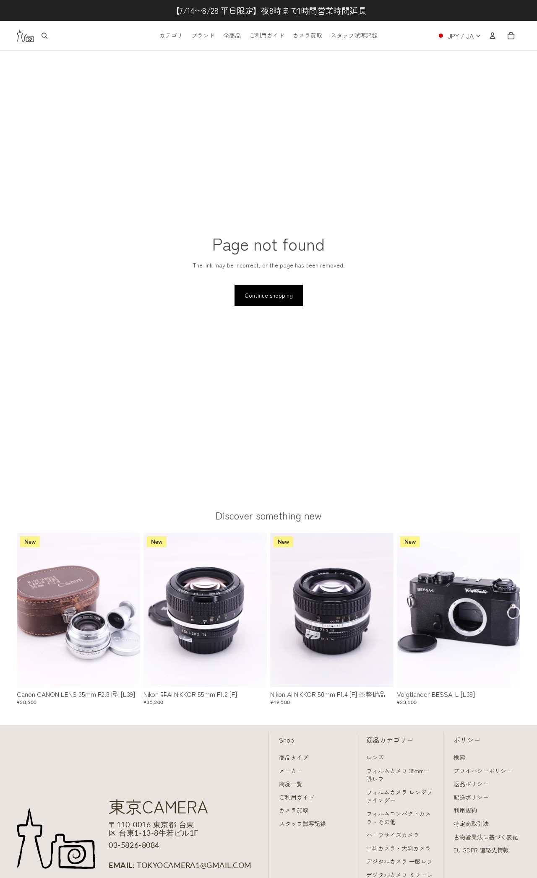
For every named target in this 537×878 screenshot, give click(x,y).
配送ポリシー (471, 797)
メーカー (290, 770)
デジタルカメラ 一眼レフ (399, 861)
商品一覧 (290, 783)
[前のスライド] (29, 610)
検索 (459, 757)
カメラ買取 (293, 810)
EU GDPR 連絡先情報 (481, 850)
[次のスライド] (127, 610)
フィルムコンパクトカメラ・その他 (398, 817)
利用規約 (465, 810)
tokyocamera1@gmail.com (194, 865)
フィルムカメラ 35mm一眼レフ (398, 774)
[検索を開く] (44, 35)
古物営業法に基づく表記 (486, 837)
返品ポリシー (471, 783)
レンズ (375, 757)
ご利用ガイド (296, 797)
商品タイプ (293, 757)
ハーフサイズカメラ (392, 835)
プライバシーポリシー (483, 770)
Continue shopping (269, 295)
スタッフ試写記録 (302, 823)
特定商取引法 (471, 823)
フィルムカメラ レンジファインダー (399, 796)
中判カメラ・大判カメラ (398, 848)
